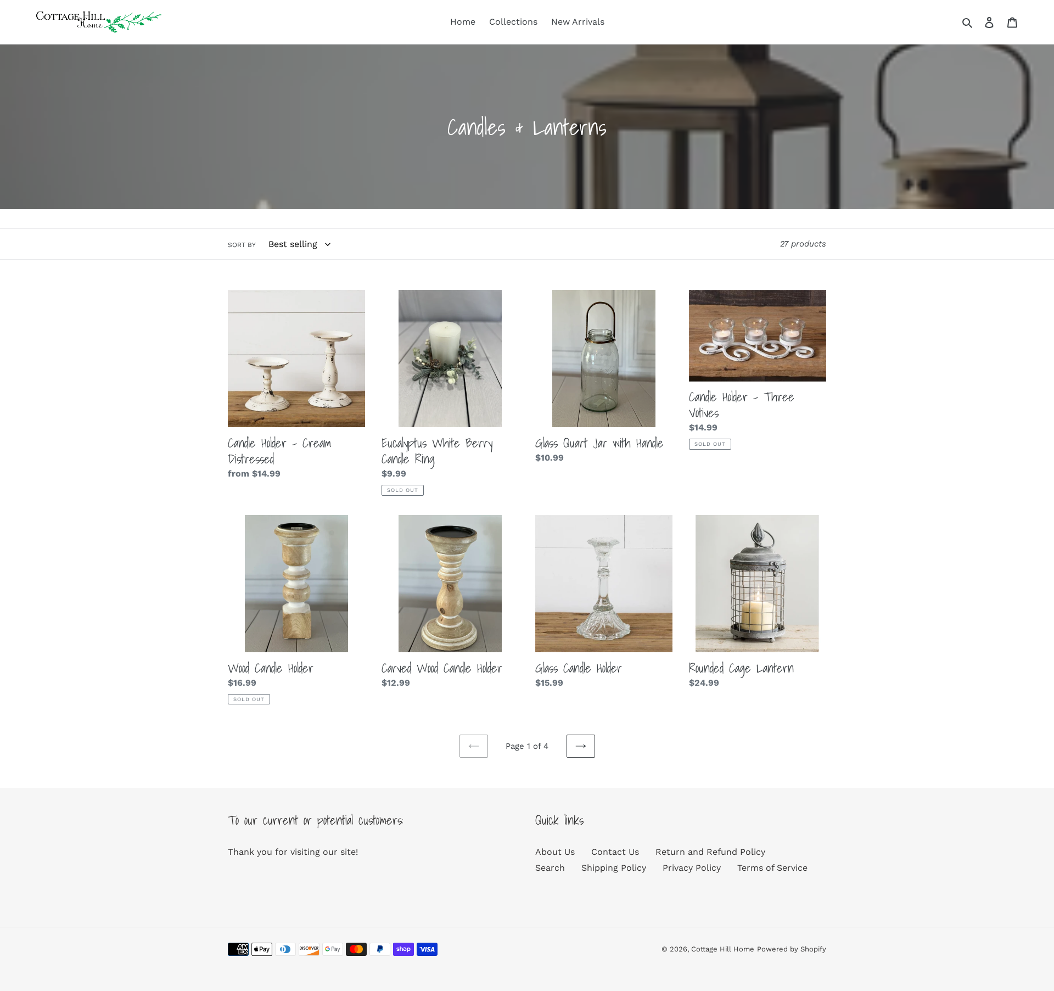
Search (550, 868)
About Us (555, 852)
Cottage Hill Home (722, 949)
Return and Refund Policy (710, 852)
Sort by (242, 245)
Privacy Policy (692, 868)
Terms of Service (772, 868)
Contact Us (615, 852)
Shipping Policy (613, 868)
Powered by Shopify (791, 949)
